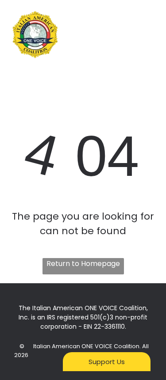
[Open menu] (148, 35)
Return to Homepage (83, 263)
